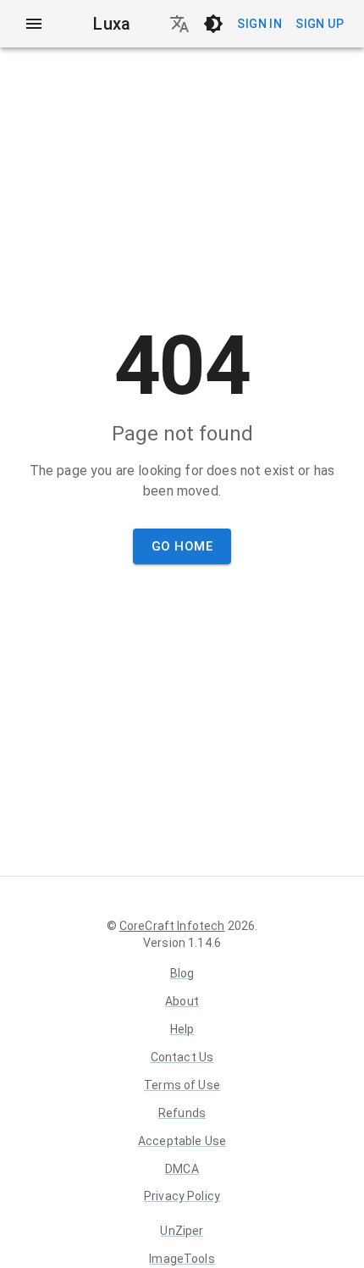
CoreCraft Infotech (172, 926)
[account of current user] (34, 23)
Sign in (259, 23)
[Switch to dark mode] (213, 24)
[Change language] (179, 24)
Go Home (182, 546)
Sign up (319, 23)
